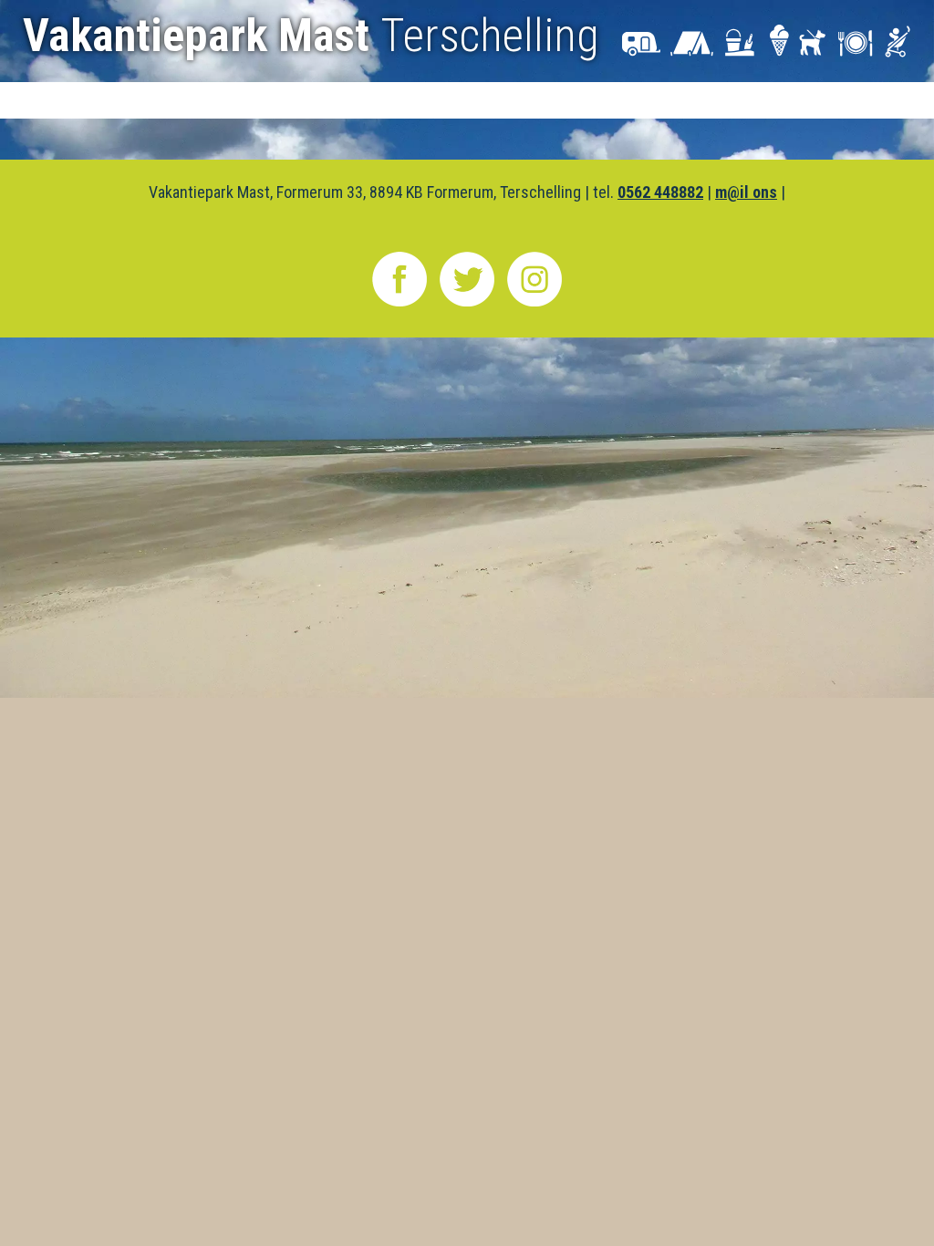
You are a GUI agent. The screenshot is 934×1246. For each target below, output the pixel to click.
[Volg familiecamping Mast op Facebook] (399, 305)
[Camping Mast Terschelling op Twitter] (467, 305)
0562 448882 (660, 192)
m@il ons (746, 192)
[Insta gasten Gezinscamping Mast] (534, 305)
